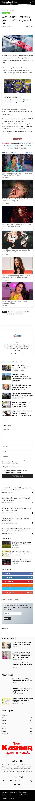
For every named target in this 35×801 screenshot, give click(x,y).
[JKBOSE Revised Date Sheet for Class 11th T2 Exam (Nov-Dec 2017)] (6, 691)
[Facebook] (11, 354)
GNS (4, 26)
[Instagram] (15, 354)
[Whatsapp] (27, 781)
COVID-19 (27, 311)
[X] (19, 354)
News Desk (4, 492)
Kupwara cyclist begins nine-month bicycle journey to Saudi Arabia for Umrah (22, 396)
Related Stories (6, 362)
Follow (30, 577)
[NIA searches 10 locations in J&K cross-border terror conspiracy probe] (6, 368)
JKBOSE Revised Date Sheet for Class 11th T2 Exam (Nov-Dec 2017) (22, 690)
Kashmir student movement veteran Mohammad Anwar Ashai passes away (21, 387)
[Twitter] (7, 781)
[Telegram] (31, 781)
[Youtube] (23, 354)
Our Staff (11, 771)
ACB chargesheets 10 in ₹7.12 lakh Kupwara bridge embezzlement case (22, 404)
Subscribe (29, 592)
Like (31, 573)
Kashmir (12, 10)
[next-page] (6, 420)
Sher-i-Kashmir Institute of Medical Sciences (13, 314)
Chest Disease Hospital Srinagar (15, 311)
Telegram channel (11, 145)
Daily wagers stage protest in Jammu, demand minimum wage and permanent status (22, 413)
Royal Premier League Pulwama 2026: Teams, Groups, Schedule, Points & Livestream (22, 543)
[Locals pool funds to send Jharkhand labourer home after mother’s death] (6, 665)
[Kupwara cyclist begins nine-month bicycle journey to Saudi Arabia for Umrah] (6, 396)
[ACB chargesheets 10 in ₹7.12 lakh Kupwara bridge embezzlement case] (6, 404)
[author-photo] (17, 340)
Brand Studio (5, 523)
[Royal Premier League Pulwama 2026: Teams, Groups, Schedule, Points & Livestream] (6, 544)
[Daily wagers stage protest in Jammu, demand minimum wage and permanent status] (6, 413)
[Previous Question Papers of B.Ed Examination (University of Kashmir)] (6, 553)
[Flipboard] (11, 781)
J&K (7, 10)
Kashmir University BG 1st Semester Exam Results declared (22, 679)
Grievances (22, 771)
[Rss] (19, 785)
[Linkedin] (15, 781)
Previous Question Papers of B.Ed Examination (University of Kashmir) (22, 700)
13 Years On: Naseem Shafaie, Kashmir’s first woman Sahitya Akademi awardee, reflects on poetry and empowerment (21, 655)
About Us (5, 771)
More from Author (18, 362)
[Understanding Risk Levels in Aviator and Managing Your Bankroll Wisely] (6, 562)
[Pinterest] (23, 781)
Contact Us (29, 771)
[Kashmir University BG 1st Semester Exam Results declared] (6, 682)
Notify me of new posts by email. (13, 472)
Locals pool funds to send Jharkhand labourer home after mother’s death (22, 664)
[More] (22, 30)
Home (3, 10)
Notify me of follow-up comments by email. (16, 470)
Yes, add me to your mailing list (12, 467)
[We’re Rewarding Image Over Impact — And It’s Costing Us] (6, 645)
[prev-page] (3, 420)
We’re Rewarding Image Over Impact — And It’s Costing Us (21, 643)
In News (17, 771)
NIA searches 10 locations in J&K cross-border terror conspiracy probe (21, 368)
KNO (3, 502)
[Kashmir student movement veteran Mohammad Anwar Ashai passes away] (6, 387)
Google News (23, 143)
